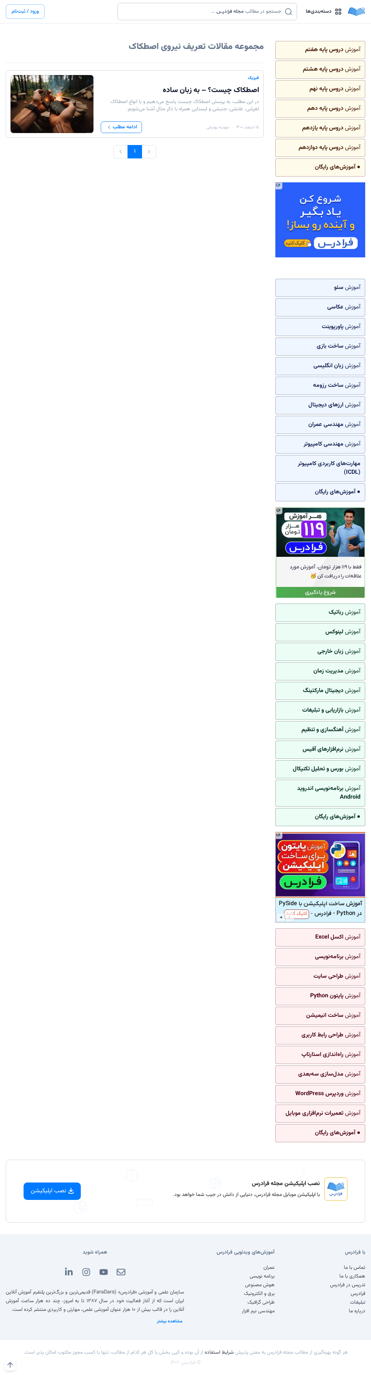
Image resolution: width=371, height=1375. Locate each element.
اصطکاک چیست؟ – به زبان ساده (211, 90)
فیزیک (253, 78)
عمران (269, 1268)
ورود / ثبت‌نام (25, 12)
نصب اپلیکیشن (48, 1191)
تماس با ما (354, 1268)
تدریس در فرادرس (347, 1285)
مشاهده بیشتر (170, 1321)
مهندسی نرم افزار (258, 1311)
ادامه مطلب (125, 127)
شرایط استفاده (219, 1353)
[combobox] (203, 12)
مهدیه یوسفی (217, 127)
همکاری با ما (352, 1276)
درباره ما (357, 1311)
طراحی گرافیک (261, 1302)
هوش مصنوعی (260, 1285)
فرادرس (358, 1294)
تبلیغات (357, 1302)
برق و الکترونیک (259, 1294)
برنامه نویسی (262, 1276)
